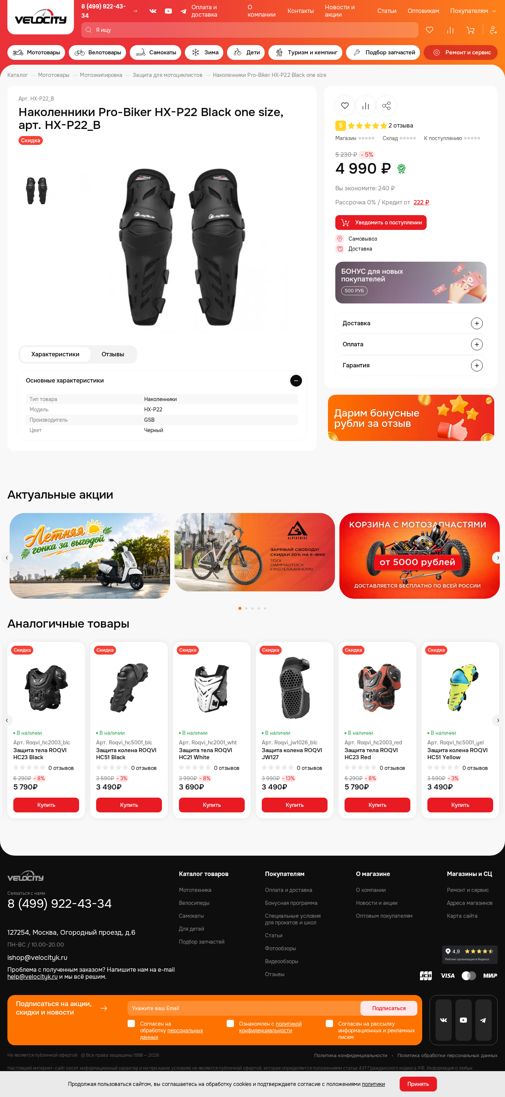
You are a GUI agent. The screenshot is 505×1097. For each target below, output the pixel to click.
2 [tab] (246, 608)
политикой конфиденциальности (270, 1027)
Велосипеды (194, 903)
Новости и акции (340, 10)
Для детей (191, 929)
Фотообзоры (280, 948)
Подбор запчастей (201, 941)
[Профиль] (490, 30)
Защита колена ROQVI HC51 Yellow (457, 754)
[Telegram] (184, 11)
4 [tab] (259, 608)
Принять (418, 1084)
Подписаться (389, 1008)
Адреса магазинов (470, 903)
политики (373, 1084)
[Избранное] (429, 30)
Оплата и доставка (204, 10)
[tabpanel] (90, 556)
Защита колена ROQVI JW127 (292, 754)
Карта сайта (462, 916)
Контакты (301, 11)
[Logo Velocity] (40, 19)
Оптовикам (423, 11)
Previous (7, 558)
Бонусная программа (291, 903)
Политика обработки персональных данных (447, 1055)
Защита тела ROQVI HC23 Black (40, 754)
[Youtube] (168, 11)
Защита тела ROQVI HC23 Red (371, 754)
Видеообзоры (281, 961)
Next (498, 558)
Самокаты (191, 916)
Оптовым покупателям (384, 916)
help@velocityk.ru (32, 977)
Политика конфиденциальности (350, 1055)
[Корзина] (471, 30)
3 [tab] (252, 608)
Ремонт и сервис (468, 890)
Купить (46, 805)
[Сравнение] (450, 30)
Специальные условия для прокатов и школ (293, 919)
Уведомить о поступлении (388, 222)
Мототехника (195, 890)
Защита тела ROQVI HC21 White (205, 754)
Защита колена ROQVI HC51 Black (126, 754)
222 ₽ (421, 202)
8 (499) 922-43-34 (103, 11)
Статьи (387, 11)
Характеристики (55, 354)
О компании (262, 10)
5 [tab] (265, 608)
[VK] (153, 11)
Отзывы (113, 354)
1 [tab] (239, 608)
